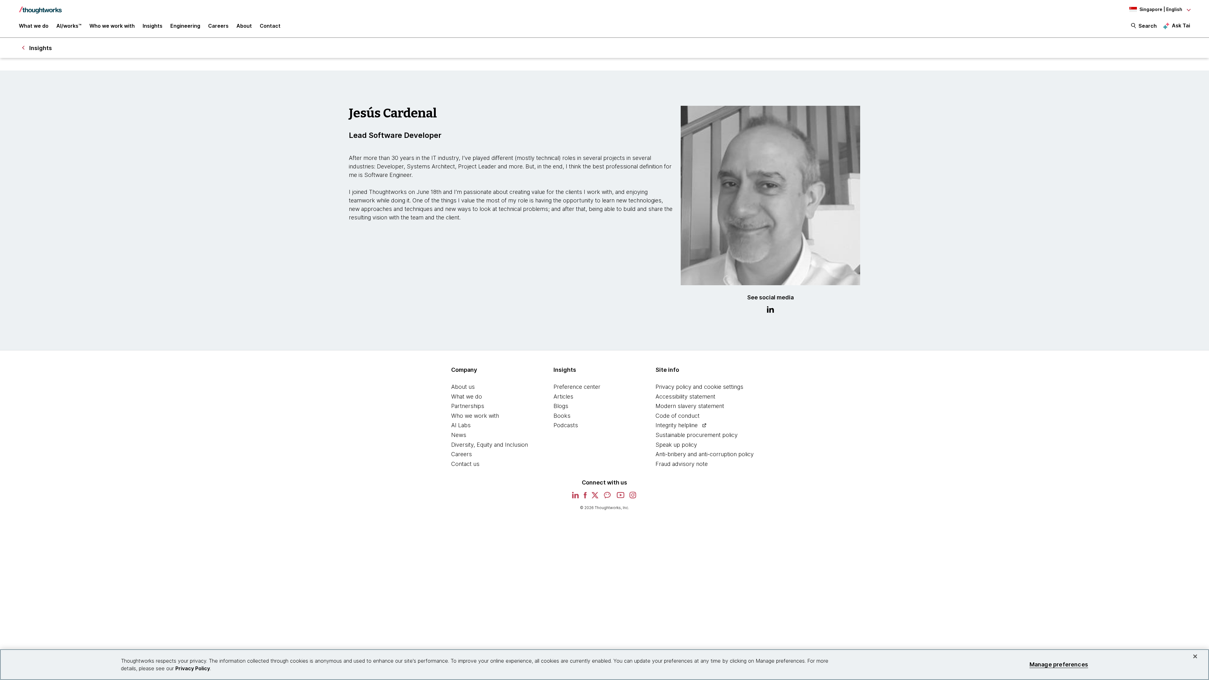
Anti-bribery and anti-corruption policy (705, 454)
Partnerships (467, 406)
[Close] (1195, 656)
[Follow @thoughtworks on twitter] (595, 497)
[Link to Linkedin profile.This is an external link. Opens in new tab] (770, 310)
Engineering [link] (185, 26)
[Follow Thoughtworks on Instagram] (633, 497)
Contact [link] (270, 26)
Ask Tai (1181, 25)
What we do (466, 396)
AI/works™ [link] (69, 26)
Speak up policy (676, 444)
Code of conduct (678, 415)
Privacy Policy (192, 668)
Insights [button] (152, 26)
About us (463, 386)
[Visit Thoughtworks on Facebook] (585, 497)
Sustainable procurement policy (697, 435)
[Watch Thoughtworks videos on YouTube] (620, 497)
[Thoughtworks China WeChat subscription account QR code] (608, 497)
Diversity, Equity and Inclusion (489, 444)
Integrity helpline (677, 425)
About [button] (244, 26)
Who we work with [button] (112, 26)
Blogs (560, 406)
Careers (461, 454)
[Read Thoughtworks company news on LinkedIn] (575, 497)
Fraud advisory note (682, 464)
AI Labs (461, 425)
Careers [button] (218, 26)
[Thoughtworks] (40, 7)
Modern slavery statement (690, 406)
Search (1147, 26)
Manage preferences (1059, 664)
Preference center (576, 386)
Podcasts (565, 425)
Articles (563, 396)
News (458, 435)
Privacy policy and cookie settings (699, 386)
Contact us (465, 464)
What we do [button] (33, 26)
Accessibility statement (685, 396)
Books (561, 415)
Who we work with (475, 415)
